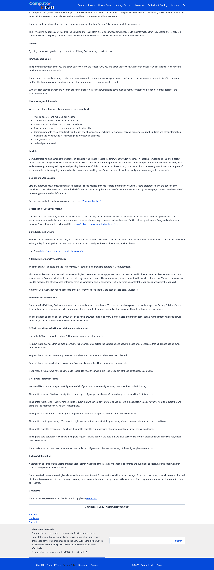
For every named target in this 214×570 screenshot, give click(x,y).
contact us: (91, 498)
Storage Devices (123, 5)
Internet (175, 5)
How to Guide (105, 5)
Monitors (139, 5)
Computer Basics (86, 5)
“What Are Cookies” (91, 201)
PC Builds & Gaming (157, 5)
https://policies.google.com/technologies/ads (96, 224)
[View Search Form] (183, 5)
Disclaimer (83, 565)
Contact (94, 565)
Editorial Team (54, 565)
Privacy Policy (69, 565)
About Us (40, 565)
